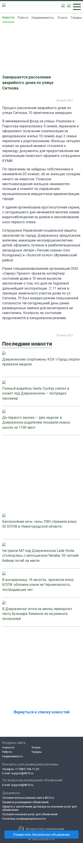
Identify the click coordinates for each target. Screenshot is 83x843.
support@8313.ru (22, 773)
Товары (76, 17)
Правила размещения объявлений (25, 802)
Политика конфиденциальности (24, 818)
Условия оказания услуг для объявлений (30, 814)
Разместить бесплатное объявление (42, 835)
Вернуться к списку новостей (41, 712)
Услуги (62, 17)
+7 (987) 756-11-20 (27, 769)
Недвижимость (43, 17)
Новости (8, 17)
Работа (23, 17)
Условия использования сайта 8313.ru (28, 797)
